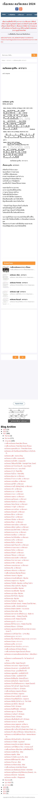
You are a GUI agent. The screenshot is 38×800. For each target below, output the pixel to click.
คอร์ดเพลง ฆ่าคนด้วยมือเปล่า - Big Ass (16, 578)
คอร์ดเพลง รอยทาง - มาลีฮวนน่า (14, 496)
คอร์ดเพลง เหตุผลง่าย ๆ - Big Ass (14, 580)
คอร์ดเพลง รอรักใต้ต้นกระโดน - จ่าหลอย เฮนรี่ (18, 747)
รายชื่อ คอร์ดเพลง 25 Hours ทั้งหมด (15, 649)
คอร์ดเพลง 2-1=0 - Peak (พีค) (13, 471)
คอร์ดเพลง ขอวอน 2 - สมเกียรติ (14, 722)
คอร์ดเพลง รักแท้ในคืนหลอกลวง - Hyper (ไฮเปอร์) (19, 683)
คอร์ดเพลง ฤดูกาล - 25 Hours (13, 711)
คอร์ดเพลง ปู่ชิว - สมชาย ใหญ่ (13, 456)
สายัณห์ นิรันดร (10, 26)
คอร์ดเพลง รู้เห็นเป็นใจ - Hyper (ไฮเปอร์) (16, 681)
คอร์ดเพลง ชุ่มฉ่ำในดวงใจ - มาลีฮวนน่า (16, 545)
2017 (5, 789)
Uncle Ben (22, 30)
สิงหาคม (7, 438)
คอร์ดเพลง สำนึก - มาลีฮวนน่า (13, 563)
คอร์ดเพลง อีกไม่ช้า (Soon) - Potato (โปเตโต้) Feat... (20, 603)
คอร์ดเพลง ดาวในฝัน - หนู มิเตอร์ (14, 742)
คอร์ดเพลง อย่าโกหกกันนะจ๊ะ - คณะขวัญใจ (17, 466)
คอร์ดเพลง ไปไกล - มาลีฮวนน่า (14, 550)
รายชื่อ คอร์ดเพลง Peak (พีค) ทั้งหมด (15, 443)
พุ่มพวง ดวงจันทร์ (22, 24)
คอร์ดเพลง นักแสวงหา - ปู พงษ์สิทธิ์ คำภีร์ (17, 668)
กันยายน (7, 436)
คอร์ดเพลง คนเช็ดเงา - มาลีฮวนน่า (15, 535)
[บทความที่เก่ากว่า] (22, 357)
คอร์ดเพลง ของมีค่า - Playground (14, 777)
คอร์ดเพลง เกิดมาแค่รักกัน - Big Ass (15, 586)
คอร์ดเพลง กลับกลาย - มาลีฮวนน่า (14, 570)
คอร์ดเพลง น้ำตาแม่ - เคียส (12, 762)
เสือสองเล (19, 26)
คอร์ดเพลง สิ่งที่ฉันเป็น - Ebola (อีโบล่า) (16, 678)
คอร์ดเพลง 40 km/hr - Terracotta (14, 775)
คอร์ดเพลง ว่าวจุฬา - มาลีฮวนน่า (14, 507)
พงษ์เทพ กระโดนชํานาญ (12, 28)
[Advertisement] (19, 49)
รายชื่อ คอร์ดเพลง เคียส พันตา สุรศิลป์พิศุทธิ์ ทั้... (19, 749)
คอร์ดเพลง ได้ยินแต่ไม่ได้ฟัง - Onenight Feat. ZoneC (20, 463)
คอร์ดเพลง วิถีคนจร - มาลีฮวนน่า (14, 555)
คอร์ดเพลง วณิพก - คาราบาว (18, 275)
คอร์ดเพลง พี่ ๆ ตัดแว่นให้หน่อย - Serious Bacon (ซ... (20, 732)
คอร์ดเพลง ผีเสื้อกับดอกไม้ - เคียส (14, 759)
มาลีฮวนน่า (27, 21)
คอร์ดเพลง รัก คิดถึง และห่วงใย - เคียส (16, 757)
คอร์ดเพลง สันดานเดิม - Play (13, 611)
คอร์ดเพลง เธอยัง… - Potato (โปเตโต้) (15, 616)
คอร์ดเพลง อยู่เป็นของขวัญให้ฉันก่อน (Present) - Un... (20, 772)
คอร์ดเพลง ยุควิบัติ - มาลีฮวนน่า (14, 484)
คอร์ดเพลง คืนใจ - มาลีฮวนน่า (13, 542)
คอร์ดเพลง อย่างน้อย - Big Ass (13, 593)
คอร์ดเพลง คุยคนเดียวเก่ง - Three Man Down (18, 448)
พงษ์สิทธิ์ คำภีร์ (11, 21)
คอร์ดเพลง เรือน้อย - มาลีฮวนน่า (14, 519)
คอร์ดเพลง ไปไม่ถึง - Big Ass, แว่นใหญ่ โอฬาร (18, 583)
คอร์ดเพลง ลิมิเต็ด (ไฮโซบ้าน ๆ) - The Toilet (17, 701)
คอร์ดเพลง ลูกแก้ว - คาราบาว (13, 621)
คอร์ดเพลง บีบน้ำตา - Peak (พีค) (14, 473)
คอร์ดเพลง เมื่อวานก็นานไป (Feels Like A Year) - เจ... (20, 729)
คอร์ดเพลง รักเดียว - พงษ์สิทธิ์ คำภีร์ (15, 676)
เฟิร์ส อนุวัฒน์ (25, 28)
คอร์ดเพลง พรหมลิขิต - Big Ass (14, 588)
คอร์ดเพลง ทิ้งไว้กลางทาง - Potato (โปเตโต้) (17, 624)
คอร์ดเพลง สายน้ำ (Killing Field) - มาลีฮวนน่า (18, 486)
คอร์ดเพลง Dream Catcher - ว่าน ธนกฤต (16, 608)
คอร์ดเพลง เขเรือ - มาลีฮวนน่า (13, 540)
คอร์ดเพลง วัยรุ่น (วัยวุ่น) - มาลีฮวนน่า (15, 504)
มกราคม (7, 785)
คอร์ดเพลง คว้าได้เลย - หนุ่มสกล (14, 694)
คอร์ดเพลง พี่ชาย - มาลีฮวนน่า (13, 514)
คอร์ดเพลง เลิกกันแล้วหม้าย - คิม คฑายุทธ (17, 739)
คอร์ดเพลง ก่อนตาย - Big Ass (13, 575)
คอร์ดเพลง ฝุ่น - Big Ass (11, 598)
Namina (33, 797)
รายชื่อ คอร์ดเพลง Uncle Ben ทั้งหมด (15, 767)
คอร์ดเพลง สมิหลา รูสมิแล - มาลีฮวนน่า (16, 527)
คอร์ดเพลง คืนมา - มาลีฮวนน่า (13, 522)
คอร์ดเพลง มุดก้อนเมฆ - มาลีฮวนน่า (15, 499)
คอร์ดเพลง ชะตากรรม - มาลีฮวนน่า (15, 532)
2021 (5, 433)
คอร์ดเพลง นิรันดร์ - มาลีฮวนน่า (14, 552)
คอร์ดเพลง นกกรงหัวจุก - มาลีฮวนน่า (15, 509)
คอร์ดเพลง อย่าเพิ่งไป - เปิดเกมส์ (14, 704)
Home (4, 14)
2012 (5, 793)
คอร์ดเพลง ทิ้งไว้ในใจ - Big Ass (13, 596)
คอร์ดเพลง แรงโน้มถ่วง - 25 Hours (15, 688)
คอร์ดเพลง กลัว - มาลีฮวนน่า (13, 489)
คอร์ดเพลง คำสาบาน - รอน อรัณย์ (14, 468)
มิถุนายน (7, 780)
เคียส (3, 21)
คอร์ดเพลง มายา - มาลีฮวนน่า (13, 491)
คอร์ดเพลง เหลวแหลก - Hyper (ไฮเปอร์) (16, 665)
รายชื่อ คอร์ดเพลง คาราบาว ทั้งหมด (20, 267)
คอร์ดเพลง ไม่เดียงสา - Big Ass (13, 601)
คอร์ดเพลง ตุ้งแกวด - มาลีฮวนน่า (14, 476)
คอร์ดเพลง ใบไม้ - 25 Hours (12, 706)
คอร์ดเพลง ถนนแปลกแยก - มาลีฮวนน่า (16, 565)
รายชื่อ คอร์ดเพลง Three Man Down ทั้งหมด (17, 446)
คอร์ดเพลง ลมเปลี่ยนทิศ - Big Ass (14, 591)
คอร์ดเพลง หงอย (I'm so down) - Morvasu (17, 744)
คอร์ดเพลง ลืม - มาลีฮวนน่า (12, 568)
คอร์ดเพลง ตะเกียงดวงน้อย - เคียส (14, 764)
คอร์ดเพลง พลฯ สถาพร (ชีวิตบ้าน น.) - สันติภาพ (18, 614)
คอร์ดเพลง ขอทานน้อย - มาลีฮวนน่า (15, 524)
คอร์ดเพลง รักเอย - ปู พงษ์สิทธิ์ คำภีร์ (15, 671)
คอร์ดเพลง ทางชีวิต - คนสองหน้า (14, 458)
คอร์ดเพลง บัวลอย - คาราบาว (13, 641)
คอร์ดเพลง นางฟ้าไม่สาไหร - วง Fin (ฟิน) (17, 634)
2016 (5, 791)
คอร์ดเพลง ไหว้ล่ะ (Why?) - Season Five (16, 727)
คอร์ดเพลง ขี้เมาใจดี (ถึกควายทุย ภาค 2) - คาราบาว (20, 639)
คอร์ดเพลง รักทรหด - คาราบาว (19, 283)
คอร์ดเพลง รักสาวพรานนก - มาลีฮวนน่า (16, 560)
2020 (5, 787)
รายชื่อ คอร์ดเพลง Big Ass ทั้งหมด (14, 573)
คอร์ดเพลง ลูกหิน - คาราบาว (13, 644)
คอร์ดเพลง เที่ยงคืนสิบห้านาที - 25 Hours (16, 719)
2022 (5, 431)
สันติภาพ (26, 26)
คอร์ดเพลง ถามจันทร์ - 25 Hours (14, 714)
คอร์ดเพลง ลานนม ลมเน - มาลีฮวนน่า (16, 547)
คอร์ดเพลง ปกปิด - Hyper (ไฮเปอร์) (14, 663)
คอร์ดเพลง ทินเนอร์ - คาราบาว (18, 299)
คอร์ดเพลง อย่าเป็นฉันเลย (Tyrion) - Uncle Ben (18, 770)
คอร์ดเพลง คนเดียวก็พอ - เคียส (13, 752)
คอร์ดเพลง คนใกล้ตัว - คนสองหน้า (15, 461)
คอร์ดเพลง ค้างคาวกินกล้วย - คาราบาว (16, 646)
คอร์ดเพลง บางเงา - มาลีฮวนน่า (14, 494)
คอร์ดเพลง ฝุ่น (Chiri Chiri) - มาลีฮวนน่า (16, 530)
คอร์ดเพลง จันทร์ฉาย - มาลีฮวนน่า (15, 502)
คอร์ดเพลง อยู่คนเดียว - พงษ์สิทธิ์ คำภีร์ (16, 673)
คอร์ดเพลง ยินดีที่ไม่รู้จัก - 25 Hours (15, 709)
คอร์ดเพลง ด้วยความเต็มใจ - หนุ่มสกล (16, 696)
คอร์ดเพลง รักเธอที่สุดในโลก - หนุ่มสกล (16, 699)
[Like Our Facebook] (17, 9)
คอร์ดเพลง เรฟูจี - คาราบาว (18, 292)
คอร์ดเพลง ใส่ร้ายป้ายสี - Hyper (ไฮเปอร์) (16, 686)
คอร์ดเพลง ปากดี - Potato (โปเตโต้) (15, 619)
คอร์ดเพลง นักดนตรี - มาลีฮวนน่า (14, 512)
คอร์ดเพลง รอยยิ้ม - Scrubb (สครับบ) (15, 606)
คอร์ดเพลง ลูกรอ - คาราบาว (13, 636)
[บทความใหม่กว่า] (15, 357)
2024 (5, 429)
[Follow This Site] (20, 9)
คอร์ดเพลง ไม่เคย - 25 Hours (13, 716)
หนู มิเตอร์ (13, 24)
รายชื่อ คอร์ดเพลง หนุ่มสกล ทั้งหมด (15, 691)
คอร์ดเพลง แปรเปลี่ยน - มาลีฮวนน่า (15, 481)
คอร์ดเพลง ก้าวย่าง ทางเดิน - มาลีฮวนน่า (16, 479)
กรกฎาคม (8, 441)
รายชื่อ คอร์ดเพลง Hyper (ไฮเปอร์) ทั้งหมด (17, 651)
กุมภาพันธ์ (8, 782)
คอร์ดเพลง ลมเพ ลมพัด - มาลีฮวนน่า (15, 558)
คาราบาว (20, 21)
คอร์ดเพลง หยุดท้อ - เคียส (12, 754)
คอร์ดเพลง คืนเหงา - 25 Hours (13, 626)
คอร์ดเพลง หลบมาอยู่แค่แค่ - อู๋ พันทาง (16, 724)
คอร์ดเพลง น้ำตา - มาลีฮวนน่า (13, 517)
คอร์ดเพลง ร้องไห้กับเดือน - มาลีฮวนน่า (16, 537)
